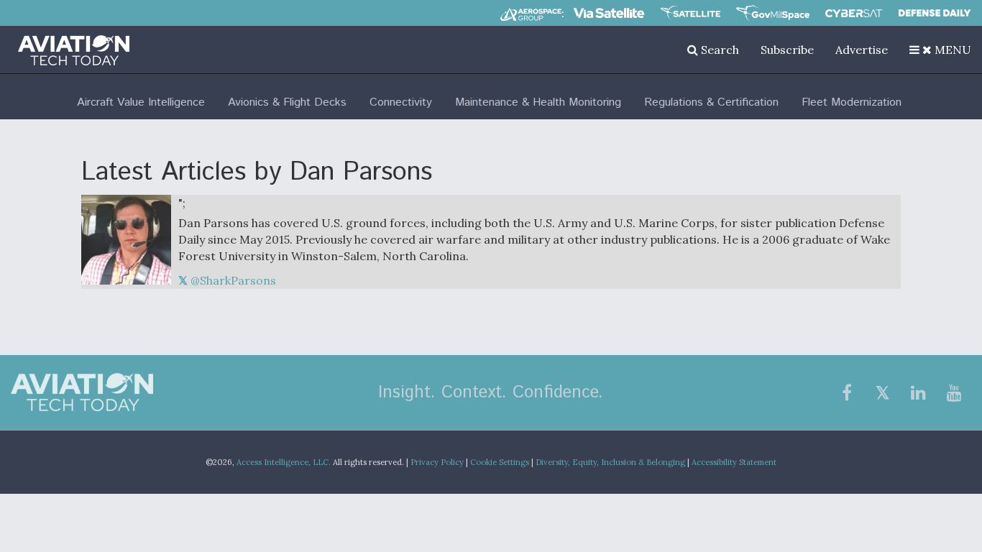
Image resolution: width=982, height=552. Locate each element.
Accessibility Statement (734, 462)
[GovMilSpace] (772, 13)
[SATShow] (690, 13)
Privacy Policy (437, 462)
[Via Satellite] (609, 13)
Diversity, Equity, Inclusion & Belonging (610, 462)
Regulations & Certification (711, 102)
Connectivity (401, 102)
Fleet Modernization (851, 102)
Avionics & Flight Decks (287, 102)
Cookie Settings (499, 462)
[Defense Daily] (934, 13)
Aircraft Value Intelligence (141, 102)
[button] (940, 49)
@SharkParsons (232, 280)
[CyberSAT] (853, 13)
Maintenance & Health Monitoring (538, 102)
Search (718, 49)
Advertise (861, 49)
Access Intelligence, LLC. (284, 462)
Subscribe (787, 49)
